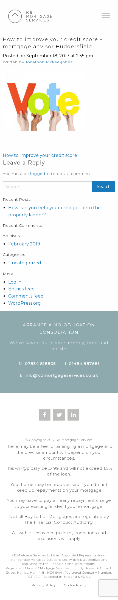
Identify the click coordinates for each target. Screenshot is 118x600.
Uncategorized (24, 262)
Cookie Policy (75, 585)
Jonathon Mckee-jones (48, 62)
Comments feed (26, 296)
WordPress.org (24, 303)
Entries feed (21, 288)
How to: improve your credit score (40, 155)
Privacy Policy (44, 585)
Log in (14, 282)
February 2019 (24, 244)
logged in (40, 173)
